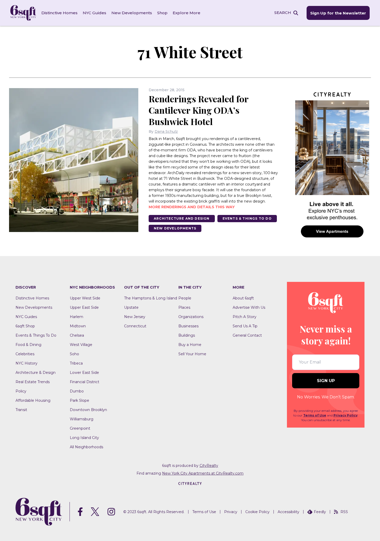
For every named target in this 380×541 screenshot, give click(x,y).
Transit (21, 409)
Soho (74, 354)
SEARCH (282, 12)
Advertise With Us (249, 307)
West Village (81, 344)
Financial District (84, 382)
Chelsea (77, 335)
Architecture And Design (182, 218)
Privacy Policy (345, 415)
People (184, 298)
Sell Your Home (192, 354)
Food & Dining (28, 344)
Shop (162, 12)
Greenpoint (80, 428)
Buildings (186, 335)
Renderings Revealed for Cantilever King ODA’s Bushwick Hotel (198, 110)
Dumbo (77, 391)
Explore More (186, 12)
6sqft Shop (25, 326)
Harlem (76, 316)
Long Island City (84, 437)
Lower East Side (84, 372)
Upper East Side (84, 307)
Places (184, 307)
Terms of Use (314, 415)
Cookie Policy (257, 511)
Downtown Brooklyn (88, 409)
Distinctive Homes (59, 12)
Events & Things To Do (247, 218)
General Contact (247, 335)
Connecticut (135, 326)
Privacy (230, 511)
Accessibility (288, 511)
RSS (344, 511)
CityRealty (209, 465)
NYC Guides (94, 12)
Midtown (78, 326)
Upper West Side (85, 298)
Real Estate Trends (33, 382)
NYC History (26, 363)
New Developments (131, 12)
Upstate (131, 307)
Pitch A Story (244, 316)
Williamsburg (81, 419)
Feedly (320, 511)
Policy (21, 391)
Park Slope (79, 400)
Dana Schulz (166, 131)
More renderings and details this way (192, 207)
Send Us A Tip (245, 326)
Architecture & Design (36, 372)
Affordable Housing (33, 400)
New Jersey (134, 316)
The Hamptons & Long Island (150, 298)
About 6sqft (243, 298)
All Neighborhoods (86, 447)
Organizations (190, 316)
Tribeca (76, 363)
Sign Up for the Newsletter (338, 13)
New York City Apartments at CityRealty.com (203, 473)
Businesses (188, 326)
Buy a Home (189, 344)
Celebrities (25, 354)
